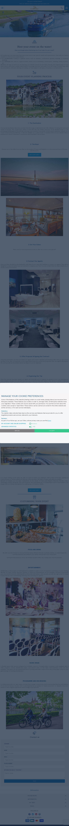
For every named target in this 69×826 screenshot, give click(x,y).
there (49, 420)
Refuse (17, 431)
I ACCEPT (52, 431)
